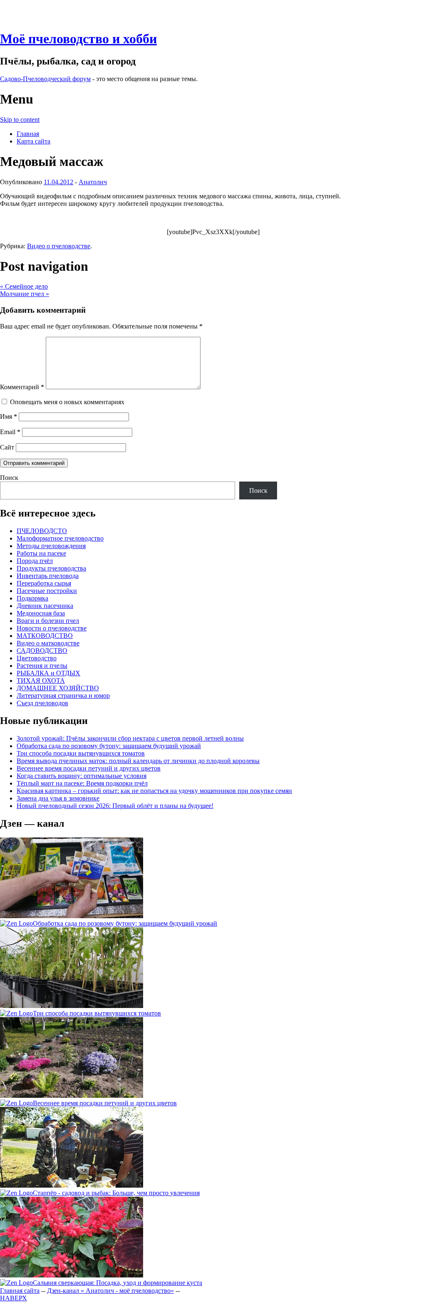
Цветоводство (37, 658)
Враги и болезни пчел (48, 620)
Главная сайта (20, 1290)
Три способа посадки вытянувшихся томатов (81, 753)
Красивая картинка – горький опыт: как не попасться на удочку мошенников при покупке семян (154, 790)
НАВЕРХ (13, 1298)
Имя (8, 416)
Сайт (7, 447)
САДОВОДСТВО (42, 650)
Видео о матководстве (48, 643)
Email (10, 431)
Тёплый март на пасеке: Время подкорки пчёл (82, 783)
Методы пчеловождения (51, 545)
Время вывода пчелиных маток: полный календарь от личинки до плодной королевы (138, 760)
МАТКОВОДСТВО (45, 635)
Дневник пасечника (45, 605)
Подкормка (32, 598)
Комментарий (22, 386)
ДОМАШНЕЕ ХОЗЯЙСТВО (58, 688)
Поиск (9, 477)
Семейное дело (24, 286)
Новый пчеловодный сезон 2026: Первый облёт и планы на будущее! (115, 805)
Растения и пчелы (42, 665)
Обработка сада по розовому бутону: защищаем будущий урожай (109, 745)
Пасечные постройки (47, 590)
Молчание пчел (24, 293)
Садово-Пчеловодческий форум (45, 78)
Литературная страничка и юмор (63, 695)
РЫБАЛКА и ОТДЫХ (48, 673)
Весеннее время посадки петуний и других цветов (89, 768)
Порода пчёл (35, 560)
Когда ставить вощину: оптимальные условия (81, 775)
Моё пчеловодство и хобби (78, 38)
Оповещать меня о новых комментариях (67, 401)
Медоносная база (41, 613)
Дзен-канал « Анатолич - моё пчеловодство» (110, 1290)
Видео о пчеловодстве (58, 246)
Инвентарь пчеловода (48, 575)
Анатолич (93, 181)
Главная (28, 133)
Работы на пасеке (41, 553)
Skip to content (20, 119)
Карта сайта (33, 141)
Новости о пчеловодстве (52, 628)
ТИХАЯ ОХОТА (41, 680)
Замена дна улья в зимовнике (58, 798)
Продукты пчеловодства (51, 568)
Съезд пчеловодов (42, 703)
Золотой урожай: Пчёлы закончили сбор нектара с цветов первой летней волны (130, 738)
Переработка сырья (44, 583)
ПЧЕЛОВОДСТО (42, 530)
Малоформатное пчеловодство (60, 538)
